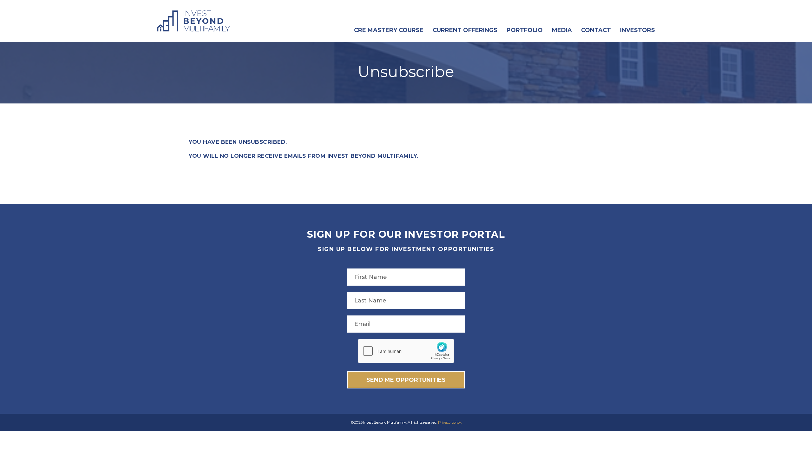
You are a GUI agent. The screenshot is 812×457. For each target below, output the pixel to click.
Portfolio (525, 30)
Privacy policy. (450, 422)
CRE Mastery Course (388, 30)
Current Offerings (465, 30)
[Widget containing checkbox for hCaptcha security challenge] (406, 351)
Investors (637, 30)
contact (596, 30)
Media (562, 30)
